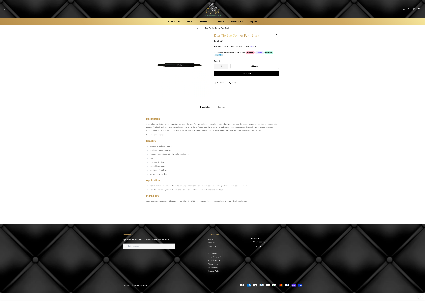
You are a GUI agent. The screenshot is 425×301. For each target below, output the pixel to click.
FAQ (209, 249)
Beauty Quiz (236, 21)
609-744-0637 (255, 238)
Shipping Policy (213, 271)
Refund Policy (213, 267)
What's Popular (174, 21)
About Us (211, 242)
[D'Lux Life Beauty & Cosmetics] (212, 9)
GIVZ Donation (213, 253)
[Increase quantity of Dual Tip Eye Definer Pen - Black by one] (225, 66)
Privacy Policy (213, 264)
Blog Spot (253, 21)
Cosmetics (203, 21)
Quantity (217, 61)
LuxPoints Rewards (214, 257)
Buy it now (246, 73)
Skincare (219, 21)
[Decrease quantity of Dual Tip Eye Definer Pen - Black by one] (216, 66)
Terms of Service (214, 260)
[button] (418, 9)
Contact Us (212, 246)
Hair (188, 21)
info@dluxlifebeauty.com (259, 242)
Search (210, 239)
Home (198, 28)
